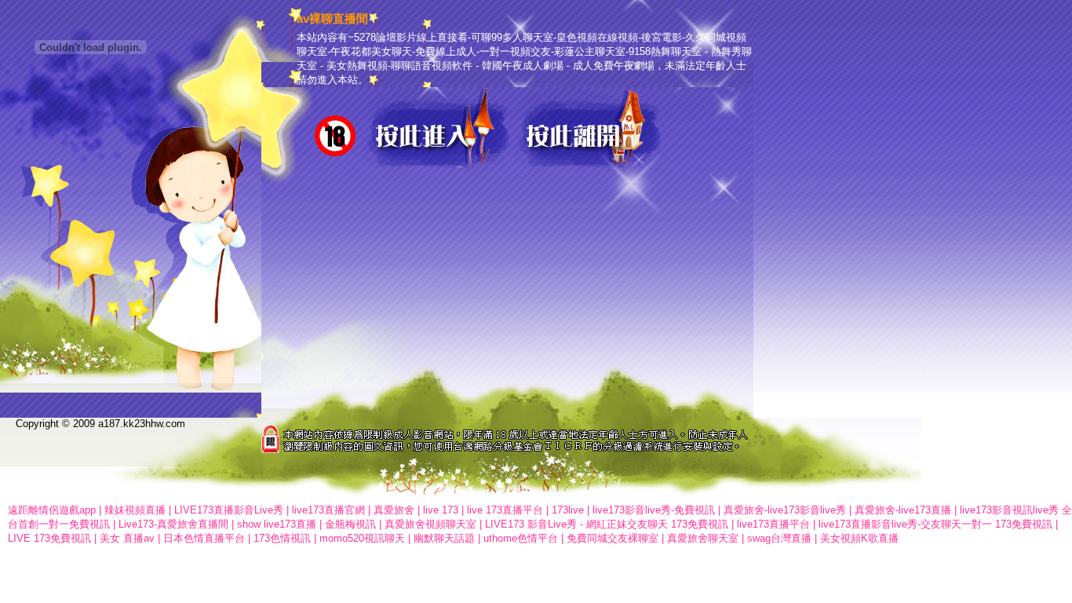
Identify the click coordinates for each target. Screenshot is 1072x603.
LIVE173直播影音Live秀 (228, 510)
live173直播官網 (328, 510)
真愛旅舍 (394, 510)
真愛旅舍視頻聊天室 (430, 524)
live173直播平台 (773, 524)
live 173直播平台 (505, 510)
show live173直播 (276, 524)
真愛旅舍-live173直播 (903, 510)
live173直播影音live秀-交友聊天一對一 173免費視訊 (935, 524)
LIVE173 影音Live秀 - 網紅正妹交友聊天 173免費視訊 (606, 524)
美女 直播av (127, 538)
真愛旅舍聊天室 (702, 538)
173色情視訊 (282, 538)
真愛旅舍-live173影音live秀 (785, 510)
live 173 (440, 510)
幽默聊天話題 (444, 538)
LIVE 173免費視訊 (49, 538)
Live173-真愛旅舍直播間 (173, 524)
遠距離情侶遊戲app (52, 510)
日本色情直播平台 (204, 538)
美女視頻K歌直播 (859, 538)
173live (568, 510)
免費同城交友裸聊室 (612, 538)
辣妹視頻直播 (135, 510)
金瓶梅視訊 (350, 524)
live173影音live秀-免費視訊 (654, 510)
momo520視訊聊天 (362, 538)
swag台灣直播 (779, 538)
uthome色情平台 (520, 538)
